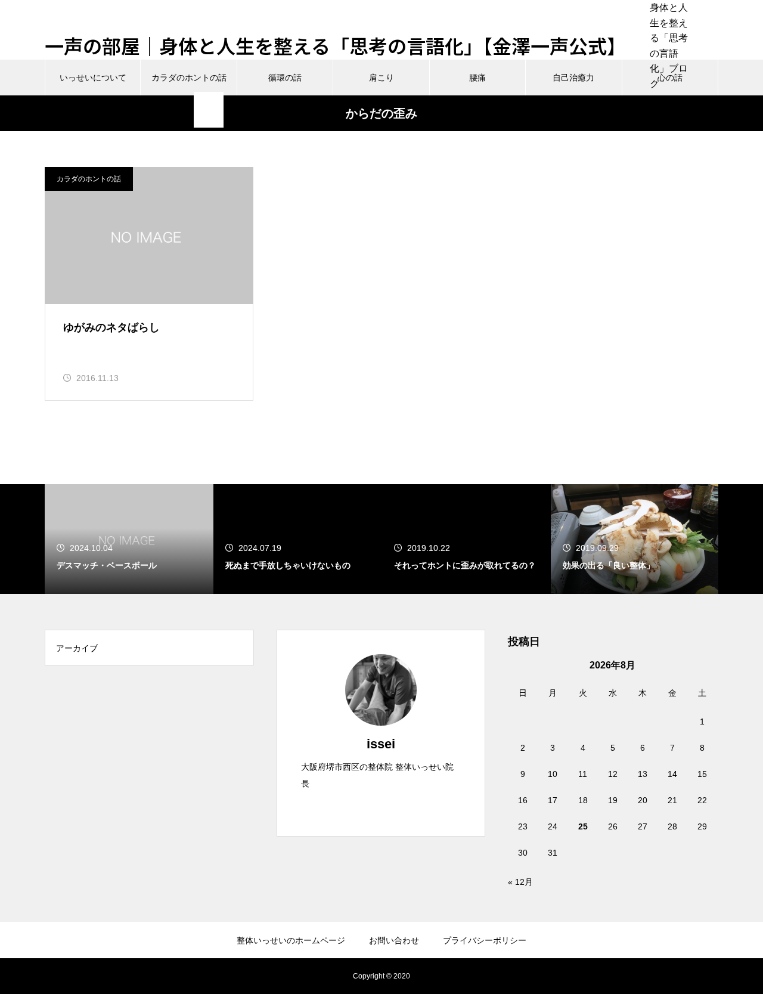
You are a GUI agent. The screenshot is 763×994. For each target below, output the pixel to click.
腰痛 (477, 77)
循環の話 (285, 77)
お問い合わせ (394, 940)
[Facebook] (381, 808)
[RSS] (709, 110)
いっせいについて (93, 77)
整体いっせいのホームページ (291, 940)
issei (381, 743)
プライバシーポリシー (484, 940)
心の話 (670, 77)
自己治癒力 (573, 77)
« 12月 (520, 882)
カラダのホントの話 (189, 77)
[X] (361, 808)
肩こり (381, 77)
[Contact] (401, 808)
